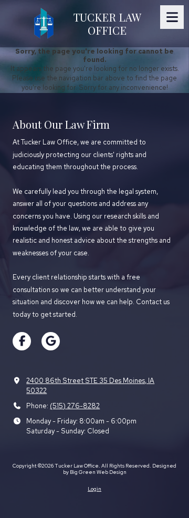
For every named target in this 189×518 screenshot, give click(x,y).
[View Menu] (172, 17)
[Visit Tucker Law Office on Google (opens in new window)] (50, 341)
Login (94, 488)
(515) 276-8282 (75, 405)
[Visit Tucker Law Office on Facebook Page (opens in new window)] (22, 341)
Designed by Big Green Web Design (120, 468)
